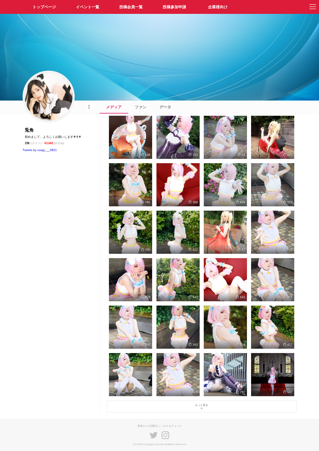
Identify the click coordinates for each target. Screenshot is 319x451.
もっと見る (201, 405)
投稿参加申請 (174, 7)
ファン (140, 107)
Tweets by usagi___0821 (40, 150)
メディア (114, 107)
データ (165, 107)
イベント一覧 (87, 7)
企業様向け (218, 7)
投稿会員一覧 (131, 7)
